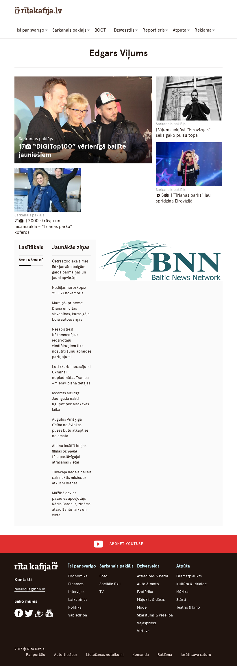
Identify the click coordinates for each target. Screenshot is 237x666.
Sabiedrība (77, 615)
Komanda (140, 654)
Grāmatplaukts (189, 576)
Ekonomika (78, 576)
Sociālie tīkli (110, 584)
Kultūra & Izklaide (191, 584)
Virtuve (143, 631)
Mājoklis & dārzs (151, 599)
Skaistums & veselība (155, 615)
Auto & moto (148, 584)
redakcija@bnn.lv (29, 589)
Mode (142, 607)
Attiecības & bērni (152, 576)
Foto (103, 576)
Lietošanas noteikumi (105, 654)
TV (101, 592)
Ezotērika (145, 592)
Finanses (76, 584)
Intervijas (76, 592)
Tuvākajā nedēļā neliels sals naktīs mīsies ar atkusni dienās (71, 477)
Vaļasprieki (146, 623)
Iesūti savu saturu (196, 654)
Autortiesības (65, 654)
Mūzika (182, 592)
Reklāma (165, 654)
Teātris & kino (188, 607)
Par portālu (35, 654)
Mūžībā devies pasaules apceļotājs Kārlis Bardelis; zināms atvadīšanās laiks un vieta (71, 504)
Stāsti (181, 599)
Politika (75, 607)
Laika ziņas (77, 599)
